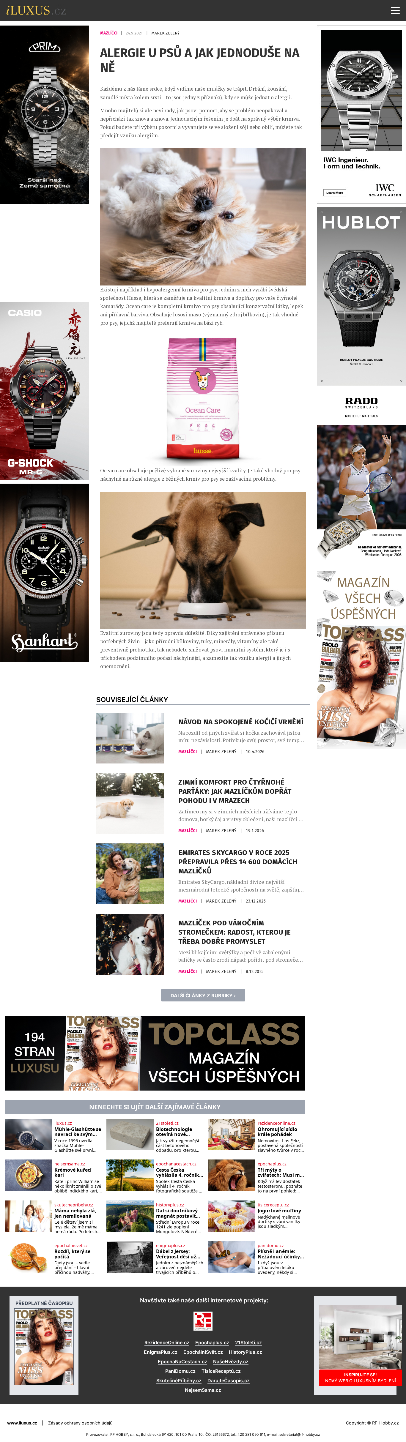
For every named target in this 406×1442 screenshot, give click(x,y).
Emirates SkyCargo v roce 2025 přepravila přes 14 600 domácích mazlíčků (238, 861)
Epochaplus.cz (212, 1342)
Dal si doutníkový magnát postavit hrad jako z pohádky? (177, 1213)
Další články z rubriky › (203, 995)
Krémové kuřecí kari (73, 1173)
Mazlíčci (109, 33)
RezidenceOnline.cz (166, 1342)
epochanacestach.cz (176, 1164)
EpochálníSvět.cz (203, 1352)
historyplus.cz (170, 1205)
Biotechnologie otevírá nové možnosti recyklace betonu (179, 1132)
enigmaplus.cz (170, 1246)
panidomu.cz (271, 1246)
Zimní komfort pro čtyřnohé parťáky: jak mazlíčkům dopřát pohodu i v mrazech (234, 791)
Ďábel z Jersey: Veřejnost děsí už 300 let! (176, 1254)
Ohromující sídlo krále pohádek (277, 1132)
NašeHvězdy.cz (230, 1361)
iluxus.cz (63, 1123)
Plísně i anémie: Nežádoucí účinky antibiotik (279, 1254)
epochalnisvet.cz (71, 1246)
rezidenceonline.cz (276, 1123)
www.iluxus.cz (22, 1422)
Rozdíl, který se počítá (72, 1254)
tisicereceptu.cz (273, 1205)
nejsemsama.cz (69, 1164)
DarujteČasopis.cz (228, 1380)
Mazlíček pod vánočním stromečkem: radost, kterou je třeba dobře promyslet (234, 932)
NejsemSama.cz (203, 1390)
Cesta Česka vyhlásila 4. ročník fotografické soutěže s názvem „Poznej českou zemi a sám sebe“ (177, 1173)
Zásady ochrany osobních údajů (80, 1422)
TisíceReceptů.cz (221, 1371)
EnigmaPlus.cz (160, 1352)
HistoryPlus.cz (245, 1352)
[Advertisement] (44, 251)
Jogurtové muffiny (279, 1211)
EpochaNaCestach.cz (182, 1361)
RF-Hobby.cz (385, 1422)
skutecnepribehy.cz (73, 1205)
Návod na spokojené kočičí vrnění (240, 722)
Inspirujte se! (360, 1377)
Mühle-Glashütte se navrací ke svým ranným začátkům (77, 1132)
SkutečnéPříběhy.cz (179, 1380)
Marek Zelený (165, 33)
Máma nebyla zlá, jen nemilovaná (75, 1213)
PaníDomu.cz (180, 1371)
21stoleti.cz (167, 1123)
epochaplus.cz (272, 1164)
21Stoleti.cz (248, 1342)
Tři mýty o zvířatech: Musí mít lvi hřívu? (280, 1173)
